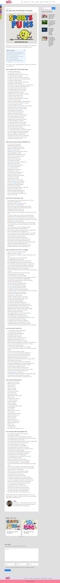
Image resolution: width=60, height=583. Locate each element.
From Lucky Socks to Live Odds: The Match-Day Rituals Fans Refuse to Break (52, 23)
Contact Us (31, 578)
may (13, 162)
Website (30, 564)
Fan (8, 160)
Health (53, 1)
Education (37, 1)
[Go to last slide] (7, 528)
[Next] (36, 528)
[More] (1, 18)
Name (6, 564)
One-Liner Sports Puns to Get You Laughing (15, 56)
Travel (50, 1)
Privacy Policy (37, 578)
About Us (26, 578)
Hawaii (15, 292)
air (26, 89)
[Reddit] (1, 8)
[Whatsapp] (1, 16)
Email (18, 564)
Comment (7, 549)
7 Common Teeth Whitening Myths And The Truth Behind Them (52, 16)
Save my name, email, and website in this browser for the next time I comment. (20, 567)
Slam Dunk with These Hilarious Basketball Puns (16, 53)
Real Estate (26, 1)
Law (29, 1)
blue (30, 451)
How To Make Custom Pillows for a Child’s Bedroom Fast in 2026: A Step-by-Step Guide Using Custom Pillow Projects (52, 41)
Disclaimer (50, 578)
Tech (22, 1)
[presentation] (44, 16)
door (26, 137)
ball (23, 148)
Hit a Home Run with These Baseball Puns (14, 60)
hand (23, 428)
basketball (15, 182)
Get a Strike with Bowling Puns (12, 59)
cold (28, 230)
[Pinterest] (1, 12)
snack (17, 203)
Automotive (46, 1)
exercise (14, 151)
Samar (10, 61)
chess (11, 287)
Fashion (32, 1)
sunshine (14, 372)
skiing (24, 277)
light (28, 317)
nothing (19, 107)
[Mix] (1, 15)
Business (41, 1)
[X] (1, 7)
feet (20, 253)
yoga (11, 286)
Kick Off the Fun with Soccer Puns (13, 54)
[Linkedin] (1, 10)
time (23, 209)
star (23, 102)
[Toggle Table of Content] (24, 50)
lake (24, 296)
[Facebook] (1, 5)
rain (27, 456)
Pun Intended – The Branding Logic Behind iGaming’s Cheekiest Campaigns (51, 31)
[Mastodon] (1, 13)
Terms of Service (44, 578)
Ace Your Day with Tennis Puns (12, 57)
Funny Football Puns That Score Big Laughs (15, 51)
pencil (16, 218)
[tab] (20, 536)
